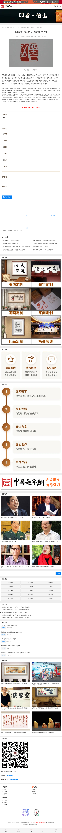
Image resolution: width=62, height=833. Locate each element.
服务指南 (4, 800)
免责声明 (4, 794)
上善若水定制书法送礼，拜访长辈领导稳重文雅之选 (15, 609)
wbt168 (28, 36)
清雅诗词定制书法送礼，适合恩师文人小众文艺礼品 (15, 617)
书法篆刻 (4, 230)
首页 (3, 27)
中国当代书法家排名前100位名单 (9, 625)
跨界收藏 (10, 598)
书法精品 (10, 594)
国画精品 (30, 594)
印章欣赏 (10, 27)
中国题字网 (22, 36)
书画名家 (34, 791)
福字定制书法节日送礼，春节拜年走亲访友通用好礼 (15, 607)
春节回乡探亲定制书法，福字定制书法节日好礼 (14, 612)
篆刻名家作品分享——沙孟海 (41, 246)
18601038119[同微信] (12, 779)
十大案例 (51, 586)
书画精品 (34, 794)
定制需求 (4, 114)
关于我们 (4, 789)
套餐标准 (51, 598)
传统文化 (10, 230)
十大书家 (10, 586)
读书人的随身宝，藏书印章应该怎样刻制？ (44, 240)
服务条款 (4, 791)
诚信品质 (10, 582)
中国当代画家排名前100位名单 (8, 639)
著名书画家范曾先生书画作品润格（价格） (11, 632)
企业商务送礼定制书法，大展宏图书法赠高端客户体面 (16, 615)
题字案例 (34, 789)
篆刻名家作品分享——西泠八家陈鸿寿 (43, 250)
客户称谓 (4, 177)
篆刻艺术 (16, 230)
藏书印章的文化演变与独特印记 (11, 240)
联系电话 (4, 186)
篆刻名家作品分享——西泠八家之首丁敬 (14, 250)
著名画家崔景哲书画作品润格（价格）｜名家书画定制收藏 (15, 652)
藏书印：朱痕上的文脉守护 (10, 243)
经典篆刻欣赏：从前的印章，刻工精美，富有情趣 (16, 246)
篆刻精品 (51, 594)
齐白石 (21, 230)
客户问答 (30, 582)
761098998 (10, 775)
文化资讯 (3, 627)
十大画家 (30, 586)
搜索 (59, 573)
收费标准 (51, 582)
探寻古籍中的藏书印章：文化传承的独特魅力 (45, 243)
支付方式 (4, 804)
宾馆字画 (30, 590)
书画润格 (30, 598)
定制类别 (4, 147)
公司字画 (51, 590)
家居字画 (10, 590)
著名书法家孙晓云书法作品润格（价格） (11, 646)
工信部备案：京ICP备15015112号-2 (31, 824)
